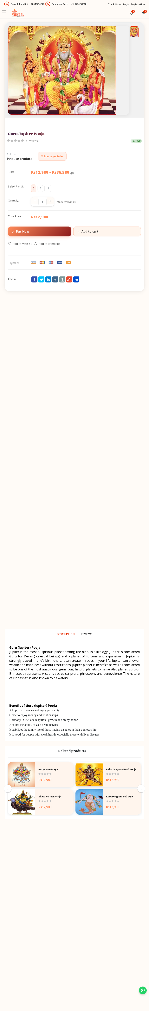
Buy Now (22, 231)
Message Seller (53, 156)
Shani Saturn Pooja (49, 796)
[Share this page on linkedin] (48, 279)
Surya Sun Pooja (48, 769)
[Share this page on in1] (62, 279)
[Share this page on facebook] (34, 279)
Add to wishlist (22, 244)
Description (66, 634)
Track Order (115, 4)
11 (47, 188)
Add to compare (49, 244)
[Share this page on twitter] (41, 279)
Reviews (86, 634)
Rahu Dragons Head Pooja (121, 769)
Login (126, 4)
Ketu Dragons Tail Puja (119, 796)
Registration (138, 4)
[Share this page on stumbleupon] (69, 279)
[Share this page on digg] (76, 279)
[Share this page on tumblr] (55, 279)
